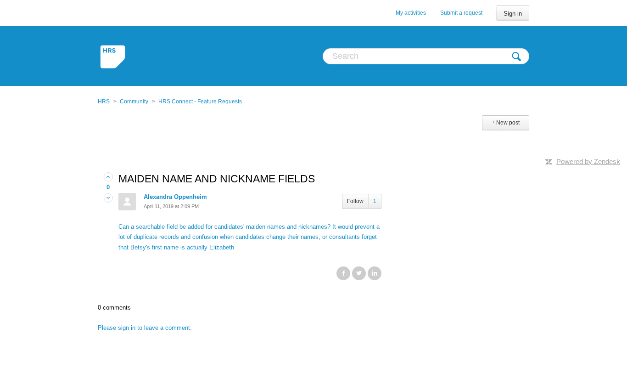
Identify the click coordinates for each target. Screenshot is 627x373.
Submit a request (461, 13)
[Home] (113, 56)
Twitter (359, 273)
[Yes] (108, 177)
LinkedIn (374, 273)
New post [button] (508, 122)
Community (134, 101)
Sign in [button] (513, 13)
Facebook (343, 273)
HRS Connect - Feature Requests (200, 101)
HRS (104, 101)
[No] (108, 198)
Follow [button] (355, 201)
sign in (126, 327)
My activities (411, 13)
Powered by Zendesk (588, 161)
